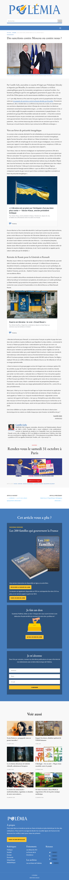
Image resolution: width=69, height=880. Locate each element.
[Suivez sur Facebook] (49, 859)
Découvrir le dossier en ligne (20, 587)
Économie (31, 75)
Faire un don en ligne (18, 598)
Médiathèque (11, 862)
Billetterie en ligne (34, 481)
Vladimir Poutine (38, 483)
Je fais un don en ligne (34, 637)
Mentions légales (34, 877)
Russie (15, 483)
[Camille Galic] (11, 430)
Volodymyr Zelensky (49, 483)
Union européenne (28, 483)
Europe (14, 32)
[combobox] (32, 21)
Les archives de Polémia (34, 863)
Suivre (54, 852)
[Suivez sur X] (49, 855)
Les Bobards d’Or (31, 850)
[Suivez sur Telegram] (49, 852)
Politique (49, 75)
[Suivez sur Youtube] (51, 863)
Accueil (9, 32)
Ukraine (20, 483)
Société (9, 852)
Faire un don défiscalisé (17, 839)
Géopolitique (42, 75)
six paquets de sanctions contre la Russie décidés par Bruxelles (33, 101)
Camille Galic (16, 75)
